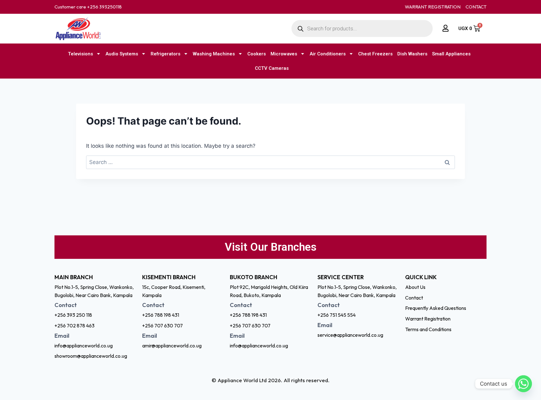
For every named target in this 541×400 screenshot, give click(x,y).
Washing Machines (214, 54)
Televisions (80, 54)
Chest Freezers (375, 54)
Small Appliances (451, 54)
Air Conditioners (328, 54)
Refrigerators (165, 54)
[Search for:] (270, 162)
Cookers (256, 54)
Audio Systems (122, 54)
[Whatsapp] (523, 383)
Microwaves (283, 54)
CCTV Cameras (272, 68)
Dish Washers (412, 54)
